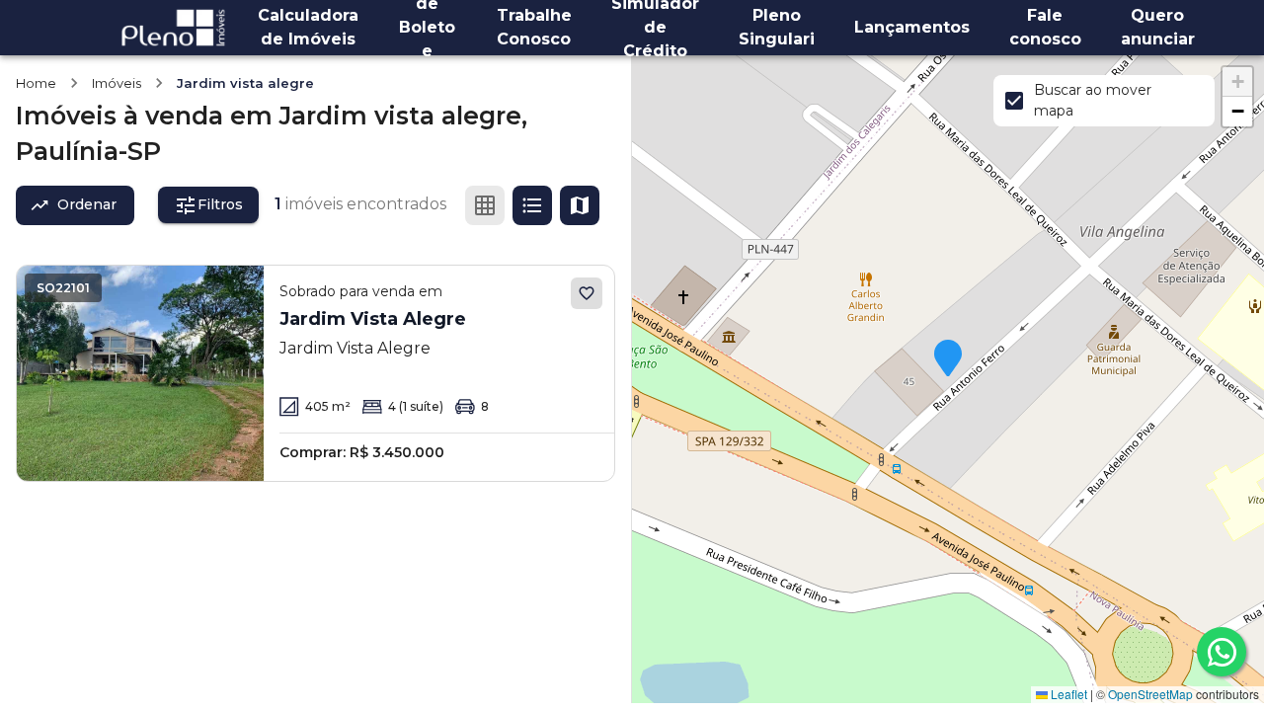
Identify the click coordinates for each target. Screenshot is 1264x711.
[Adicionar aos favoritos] (586, 293)
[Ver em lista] (532, 205)
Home (36, 83)
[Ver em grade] (485, 205)
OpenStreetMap (1150, 693)
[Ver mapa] (579, 205)
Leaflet (1067, 693)
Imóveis (116, 83)
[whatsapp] (1221, 651)
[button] (948, 359)
